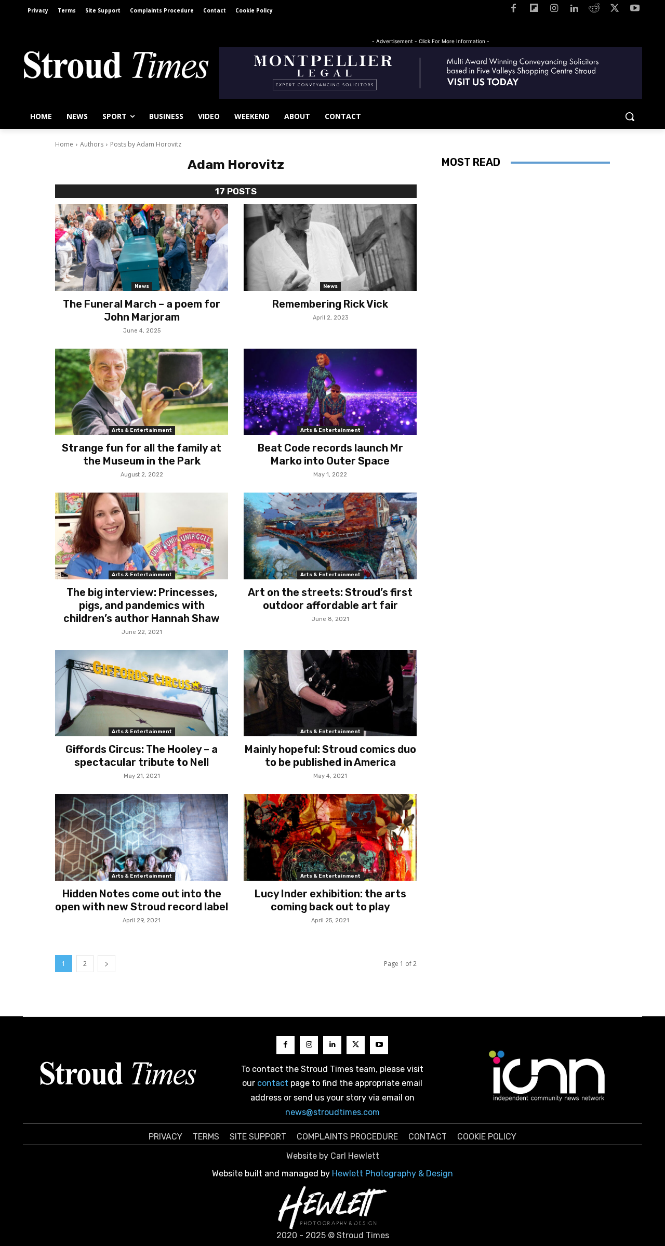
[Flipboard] (533, 10)
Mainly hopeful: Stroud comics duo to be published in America (330, 755)
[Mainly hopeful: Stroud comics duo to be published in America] (330, 693)
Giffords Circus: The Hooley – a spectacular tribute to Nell (141, 755)
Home (64, 144)
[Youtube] (634, 10)
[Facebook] (513, 10)
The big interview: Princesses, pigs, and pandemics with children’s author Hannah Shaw (141, 605)
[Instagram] (554, 10)
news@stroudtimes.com (332, 1112)
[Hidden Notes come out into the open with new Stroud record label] (141, 837)
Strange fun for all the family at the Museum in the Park (141, 454)
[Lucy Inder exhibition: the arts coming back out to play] (330, 837)
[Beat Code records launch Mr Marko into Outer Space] (330, 392)
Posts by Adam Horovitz (145, 144)
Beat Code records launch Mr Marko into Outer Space (330, 454)
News (142, 286)
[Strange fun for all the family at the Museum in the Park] (141, 392)
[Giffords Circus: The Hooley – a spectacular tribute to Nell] (141, 693)
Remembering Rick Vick (330, 304)
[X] (614, 10)
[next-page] (106, 963)
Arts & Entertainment (142, 430)
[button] (629, 116)
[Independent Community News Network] (547, 1076)
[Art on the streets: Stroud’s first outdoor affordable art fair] (330, 536)
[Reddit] (594, 10)
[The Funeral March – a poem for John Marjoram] (141, 247)
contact (272, 1083)
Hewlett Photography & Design (392, 1173)
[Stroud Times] (116, 67)
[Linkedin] (574, 10)
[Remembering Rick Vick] (330, 247)
